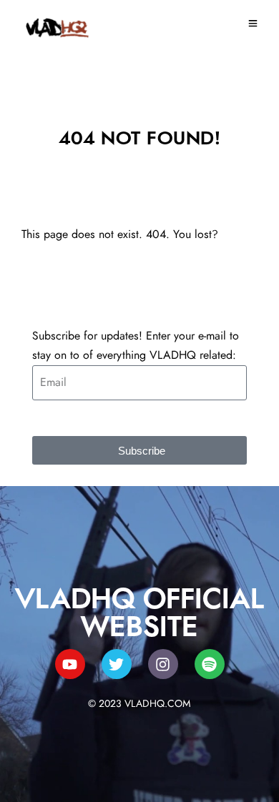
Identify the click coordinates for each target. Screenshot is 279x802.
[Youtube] (70, 664)
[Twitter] (117, 664)
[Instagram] (163, 664)
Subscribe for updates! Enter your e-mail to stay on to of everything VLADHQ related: (135, 345)
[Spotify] (210, 664)
